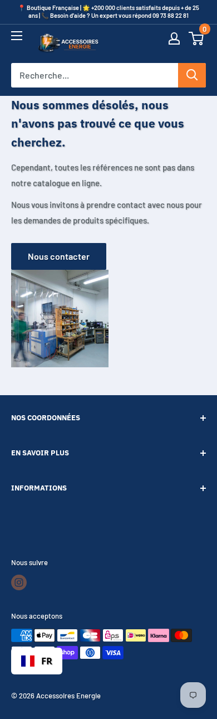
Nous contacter (59, 256)
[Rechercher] (192, 75)
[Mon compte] (174, 43)
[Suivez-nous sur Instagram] (19, 582)
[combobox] (36, 661)
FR (46, 660)
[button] (196, 44)
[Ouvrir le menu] (16, 41)
